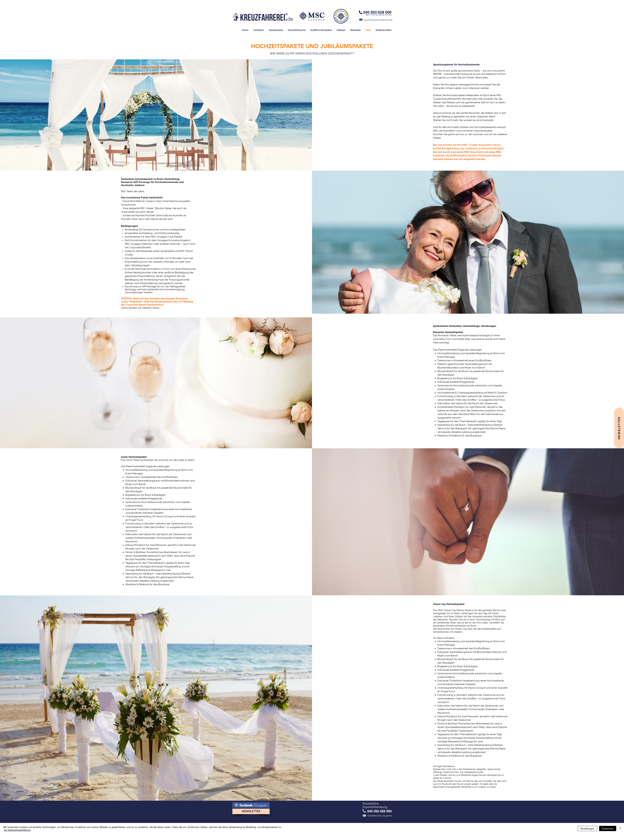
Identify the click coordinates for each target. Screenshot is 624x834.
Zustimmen (607, 828)
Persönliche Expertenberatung (375, 805)
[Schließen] (620, 828)
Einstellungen (587, 828)
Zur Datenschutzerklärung (17, 830)
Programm (136, 301)
